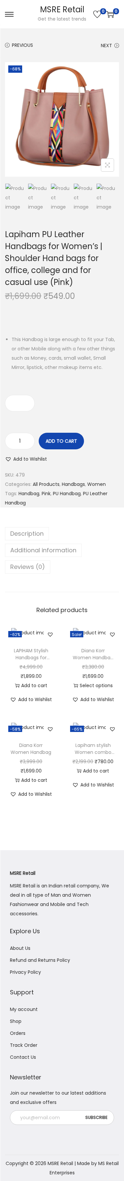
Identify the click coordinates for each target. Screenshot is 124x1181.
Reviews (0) (27, 567)
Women (96, 484)
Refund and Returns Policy (40, 960)
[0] (97, 14)
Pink (46, 493)
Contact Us (23, 1057)
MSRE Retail (62, 9)
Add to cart (61, 441)
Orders (17, 1033)
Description (27, 533)
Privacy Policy (25, 972)
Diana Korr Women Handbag (31, 749)
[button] (26, 459)
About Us (20, 948)
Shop (15, 1021)
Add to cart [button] (34, 685)
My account (24, 1009)
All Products (46, 484)
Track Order (23, 1045)
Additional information (43, 550)
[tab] (62, 533)
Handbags (73, 484)
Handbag (29, 493)
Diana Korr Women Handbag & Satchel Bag (93, 657)
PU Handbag (67, 493)
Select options (96, 685)
